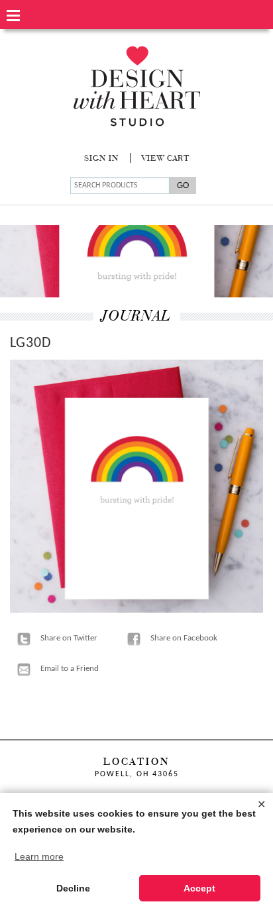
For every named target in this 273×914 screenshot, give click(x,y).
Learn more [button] (39, 856)
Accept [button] (199, 888)
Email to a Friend (69, 668)
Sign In (101, 159)
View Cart (166, 159)
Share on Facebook (183, 638)
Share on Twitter (68, 638)
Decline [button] (73, 888)
